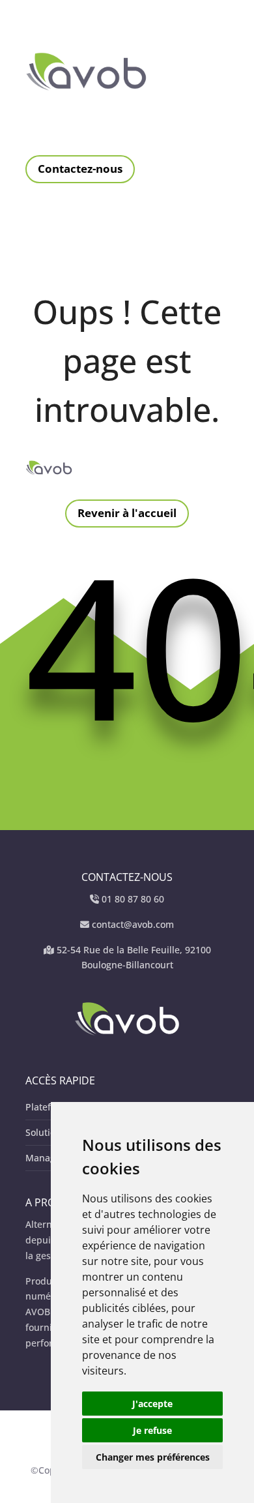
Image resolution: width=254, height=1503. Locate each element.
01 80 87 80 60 (133, 899)
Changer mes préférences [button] (153, 1457)
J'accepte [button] (152, 1403)
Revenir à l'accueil (127, 512)
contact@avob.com (133, 924)
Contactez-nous (80, 168)
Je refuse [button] (152, 1430)
